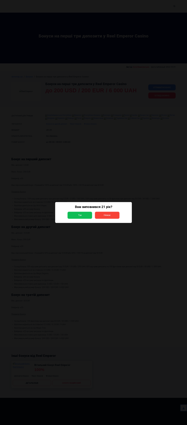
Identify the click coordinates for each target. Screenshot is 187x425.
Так (80, 215)
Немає (107, 215)
